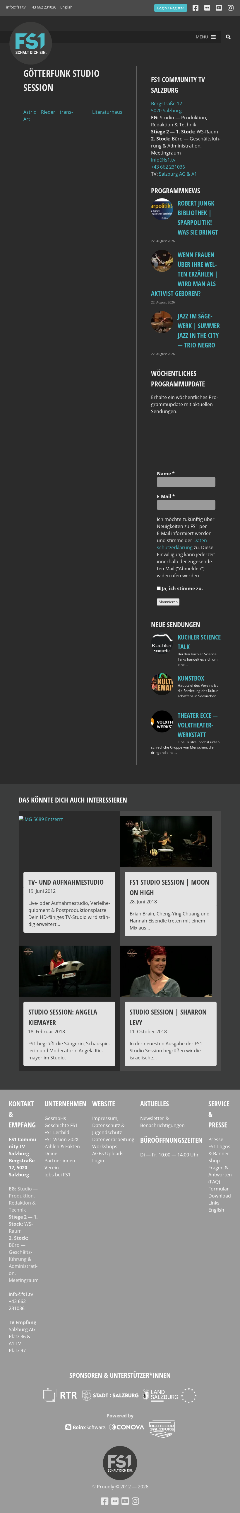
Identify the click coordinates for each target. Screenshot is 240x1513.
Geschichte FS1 (61, 1125)
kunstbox (191, 678)
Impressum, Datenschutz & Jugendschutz (108, 1125)
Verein (51, 1167)
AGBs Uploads (108, 1153)
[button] (202, 37)
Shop (214, 1160)
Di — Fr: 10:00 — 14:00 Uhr (169, 1154)
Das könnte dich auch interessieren (73, 800)
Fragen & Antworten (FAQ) (220, 1174)
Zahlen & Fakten (62, 1146)
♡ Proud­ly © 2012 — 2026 (120, 1486)
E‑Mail (166, 496)
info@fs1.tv (16, 7)
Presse (215, 1139)
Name (166, 473)
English (66, 7)
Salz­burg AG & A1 (178, 174)
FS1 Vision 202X (61, 1139)
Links (214, 1203)
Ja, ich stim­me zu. (182, 588)
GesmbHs (55, 1118)
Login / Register (170, 8)
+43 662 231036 (43, 7)
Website (103, 1103)
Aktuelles (154, 1103)
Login (98, 1160)
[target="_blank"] (230, 7)
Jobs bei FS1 (57, 1174)
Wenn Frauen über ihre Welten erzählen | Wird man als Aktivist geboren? (184, 274)
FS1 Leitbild (56, 1132)
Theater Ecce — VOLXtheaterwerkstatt (198, 725)
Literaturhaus (107, 112)
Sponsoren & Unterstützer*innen (120, 1375)
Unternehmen (65, 1103)
